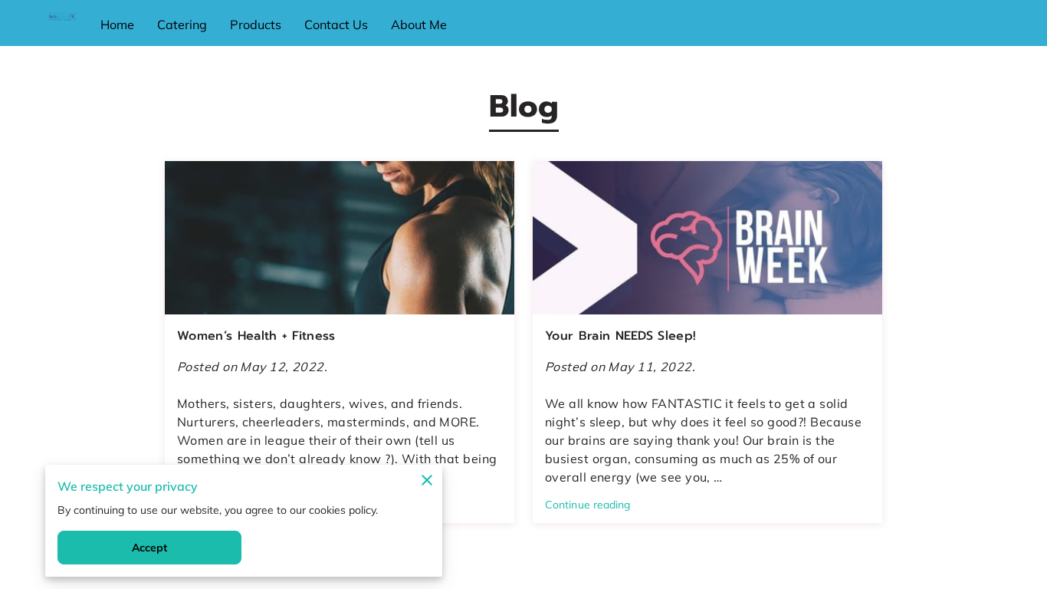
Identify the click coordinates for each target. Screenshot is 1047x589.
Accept (150, 547)
